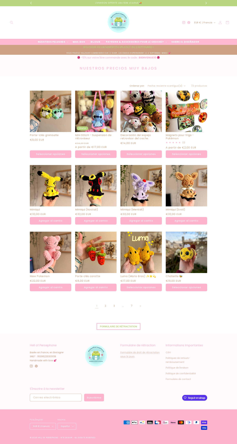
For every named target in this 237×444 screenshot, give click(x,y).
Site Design (66, 437)
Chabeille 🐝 (174, 276)
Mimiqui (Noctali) (86, 209)
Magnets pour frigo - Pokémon (180, 137)
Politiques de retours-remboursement (178, 360)
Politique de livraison (177, 367)
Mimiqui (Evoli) (175, 209)
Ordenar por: (137, 85)
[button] (11, 22)
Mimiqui (35, 209)
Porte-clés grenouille (44, 135)
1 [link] (96, 305)
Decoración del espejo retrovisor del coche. (135, 137)
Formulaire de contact (178, 379)
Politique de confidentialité (181, 373)
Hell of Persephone (48, 437)
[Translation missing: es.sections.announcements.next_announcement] (206, 3)
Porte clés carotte (87, 276)
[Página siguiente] (140, 306)
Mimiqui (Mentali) (132, 209)
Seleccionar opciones (50, 154)
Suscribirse (94, 397)
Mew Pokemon (40, 276)
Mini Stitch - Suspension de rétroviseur (93, 137)
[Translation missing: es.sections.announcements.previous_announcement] (31, 3)
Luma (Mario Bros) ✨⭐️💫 (138, 276)
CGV (168, 352)
